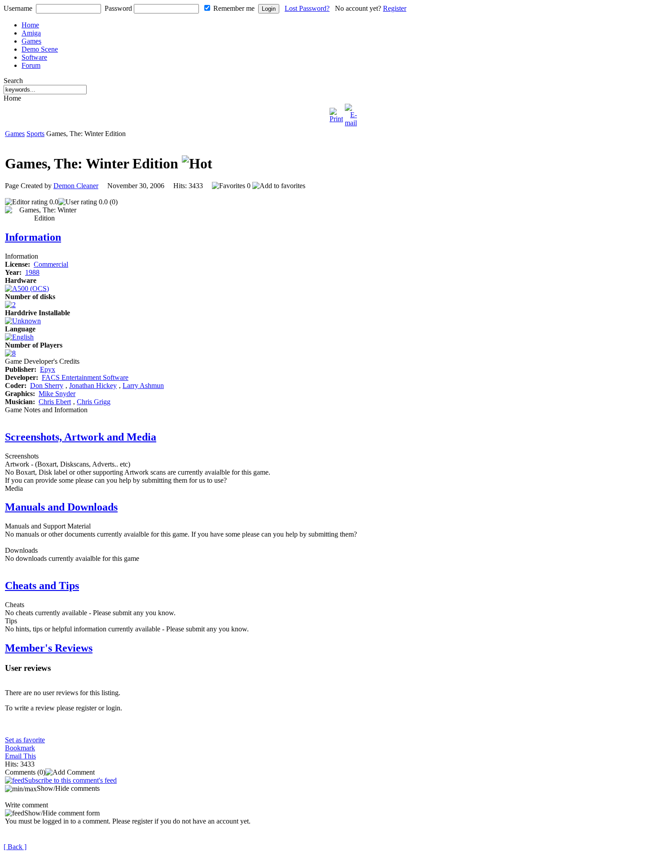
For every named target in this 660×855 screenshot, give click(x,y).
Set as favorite (25, 740)
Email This (20, 756)
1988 (32, 272)
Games (31, 41)
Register (394, 8)
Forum (31, 65)
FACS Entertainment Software (85, 377)
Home (30, 25)
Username (18, 8)
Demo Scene (40, 49)
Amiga (31, 33)
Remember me (234, 8)
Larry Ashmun (143, 385)
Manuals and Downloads (61, 507)
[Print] (336, 113)
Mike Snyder (57, 393)
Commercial (51, 264)
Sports (35, 133)
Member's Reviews (48, 648)
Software (34, 57)
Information (33, 237)
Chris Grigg (93, 401)
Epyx (47, 369)
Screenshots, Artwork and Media (80, 437)
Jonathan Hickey (93, 385)
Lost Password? (307, 8)
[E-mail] (351, 113)
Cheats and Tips (42, 585)
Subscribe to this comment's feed (70, 780)
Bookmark (20, 748)
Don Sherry (46, 385)
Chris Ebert (55, 401)
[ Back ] (15, 847)
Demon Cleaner (75, 186)
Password (118, 8)
